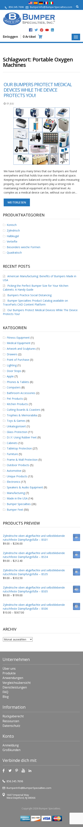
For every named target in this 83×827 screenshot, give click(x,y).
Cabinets (12, 443)
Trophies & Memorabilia (22, 415)
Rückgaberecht (13, 716)
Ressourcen (11, 721)
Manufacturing (16, 493)
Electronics (13, 482)
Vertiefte (12, 241)
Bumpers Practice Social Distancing (29, 295)
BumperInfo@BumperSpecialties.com (51, 7)
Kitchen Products (17, 404)
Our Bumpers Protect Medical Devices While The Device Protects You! (38, 89)
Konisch (12, 225)
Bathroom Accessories (21, 393)
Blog (6, 697)
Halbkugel (13, 236)
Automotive (14, 470)
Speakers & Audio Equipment (25, 487)
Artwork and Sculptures (21, 348)
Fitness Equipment (18, 337)
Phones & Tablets (18, 382)
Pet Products (15, 398)
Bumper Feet (15, 509)
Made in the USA (17, 498)
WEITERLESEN (17, 202)
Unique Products (17, 476)
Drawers (12, 354)
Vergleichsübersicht (17, 683)
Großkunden (11, 750)
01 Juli (10, 103)
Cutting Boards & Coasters (23, 409)
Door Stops (14, 371)
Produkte (9, 673)
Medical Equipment (18, 343)
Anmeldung (11, 745)
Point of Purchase (18, 359)
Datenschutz (11, 726)
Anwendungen (13, 678)
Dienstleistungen (15, 687)
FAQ (5, 692)
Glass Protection (17, 432)
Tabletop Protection (19, 448)
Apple (10, 376)
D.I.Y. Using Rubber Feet (22, 437)
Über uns (9, 669)
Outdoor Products (18, 465)
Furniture (12, 454)
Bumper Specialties (19, 504)
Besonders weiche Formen (23, 247)
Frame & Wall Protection (22, 459)
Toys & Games (16, 421)
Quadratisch (14, 252)
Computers (14, 387)
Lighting (12, 365)
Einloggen (10, 36)
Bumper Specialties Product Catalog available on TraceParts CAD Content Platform (35, 302)
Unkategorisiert (16, 426)
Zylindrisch (13, 230)
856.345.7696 (16, 7)
